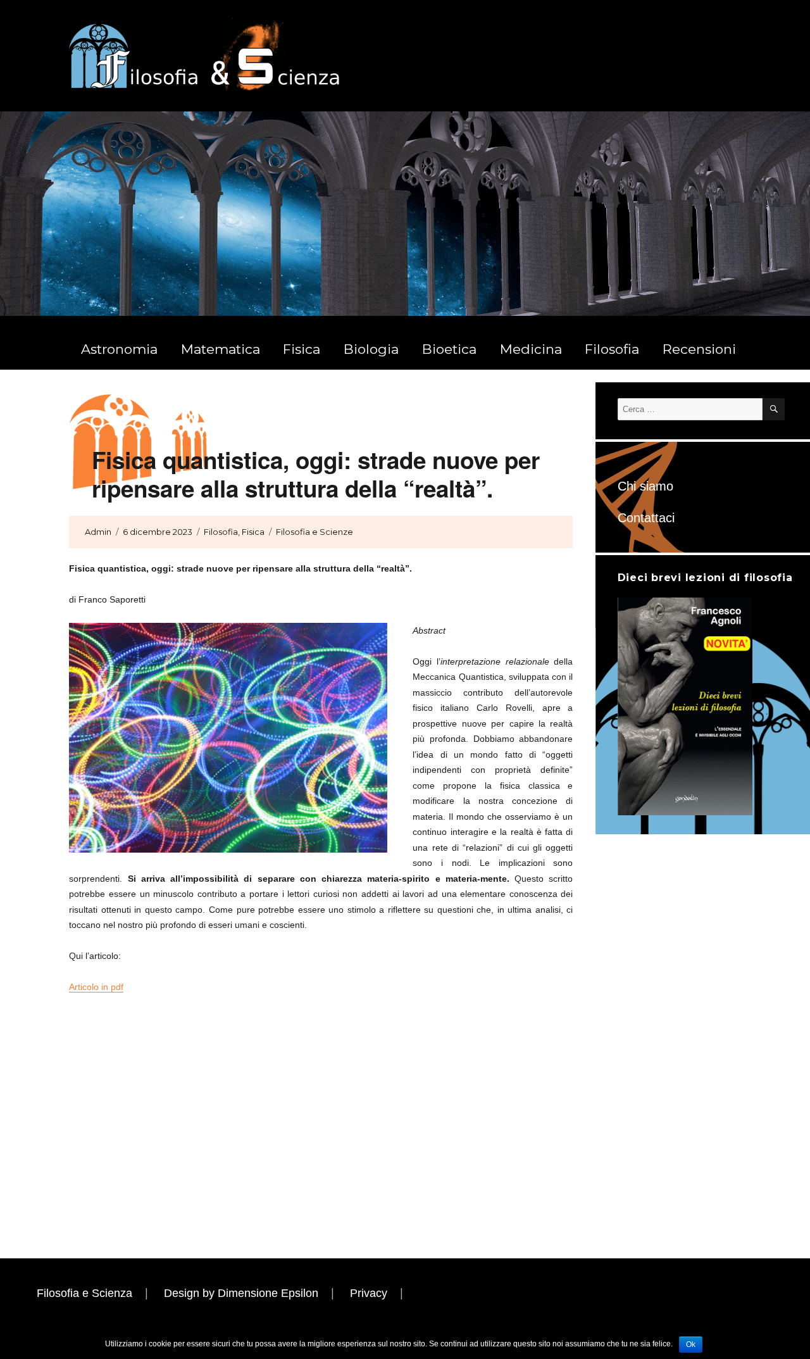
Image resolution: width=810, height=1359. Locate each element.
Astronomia (119, 349)
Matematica (220, 349)
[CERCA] (774, 409)
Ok (690, 1344)
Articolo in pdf (96, 987)
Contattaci (646, 518)
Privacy (368, 1293)
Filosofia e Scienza (84, 1293)
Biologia (371, 349)
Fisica (301, 349)
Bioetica (449, 349)
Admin (98, 532)
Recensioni (699, 349)
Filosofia (612, 349)
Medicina (531, 349)
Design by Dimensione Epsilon (241, 1293)
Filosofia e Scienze (314, 532)
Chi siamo (645, 486)
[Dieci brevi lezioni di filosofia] (685, 705)
